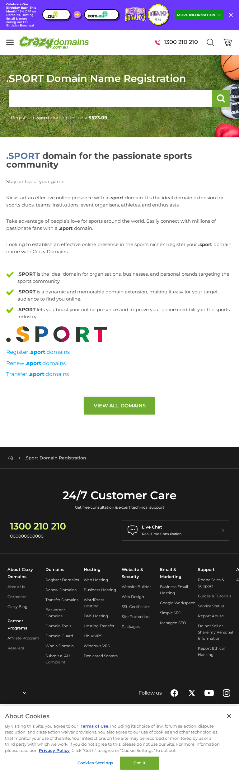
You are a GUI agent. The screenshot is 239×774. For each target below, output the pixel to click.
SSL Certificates (136, 606)
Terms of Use (94, 726)
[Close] (229, 716)
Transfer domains (37, 374)
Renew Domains (61, 589)
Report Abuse (211, 616)
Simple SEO (170, 612)
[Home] (10, 458)
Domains (54, 569)
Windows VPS (97, 645)
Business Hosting (100, 589)
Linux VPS (93, 636)
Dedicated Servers (101, 655)
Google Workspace (177, 603)
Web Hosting (96, 579)
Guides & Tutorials (214, 596)
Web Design (133, 596)
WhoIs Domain (59, 645)
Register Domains (62, 579)
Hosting (92, 569)
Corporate (16, 596)
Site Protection (136, 616)
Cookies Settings (95, 762)
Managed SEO (173, 622)
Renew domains (36, 363)
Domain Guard (59, 636)
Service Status (211, 606)
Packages (131, 626)
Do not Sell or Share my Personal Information (215, 632)
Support (206, 569)
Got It (140, 762)
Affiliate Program (23, 638)
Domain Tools (58, 626)
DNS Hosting (96, 616)
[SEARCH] (221, 98)
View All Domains (120, 406)
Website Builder (136, 586)
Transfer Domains (61, 599)
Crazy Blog (17, 606)
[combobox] (7, 693)
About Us (16, 586)
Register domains (38, 352)
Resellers (15, 648)
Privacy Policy (54, 750)
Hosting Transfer (99, 626)
